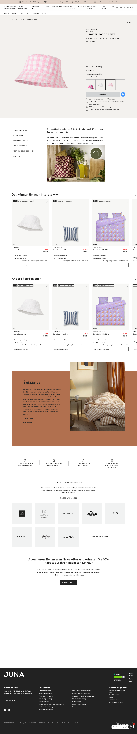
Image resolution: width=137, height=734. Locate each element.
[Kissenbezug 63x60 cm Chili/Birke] (81, 249)
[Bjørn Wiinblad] (45, 537)
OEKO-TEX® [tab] (16, 156)
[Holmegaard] (115, 513)
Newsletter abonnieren (46, 710)
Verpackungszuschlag (45, 699)
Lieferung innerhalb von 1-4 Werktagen (31, 2)
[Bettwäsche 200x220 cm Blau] (126, 249)
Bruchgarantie (76, 702)
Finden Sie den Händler (79, 704)
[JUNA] (68, 537)
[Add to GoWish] (123, 94)
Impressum (75, 707)
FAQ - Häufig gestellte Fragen (81, 691)
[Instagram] (8, 710)
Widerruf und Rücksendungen (81, 693)
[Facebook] (5, 710)
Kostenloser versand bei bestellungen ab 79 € (57, 2)
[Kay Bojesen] (92, 513)
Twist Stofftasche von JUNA (82, 129)
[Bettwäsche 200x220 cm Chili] (122, 249)
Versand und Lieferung (46, 696)
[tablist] (23, 156)
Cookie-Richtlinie (44, 702)
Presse (111, 697)
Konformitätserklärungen (46, 707)
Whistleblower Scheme (116, 703)
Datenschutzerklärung (79, 699)
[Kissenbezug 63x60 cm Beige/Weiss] (86, 249)
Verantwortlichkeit (114, 700)
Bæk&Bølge (27, 423)
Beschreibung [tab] (18, 135)
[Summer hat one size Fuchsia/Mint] (45, 249)
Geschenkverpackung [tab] (20, 146)
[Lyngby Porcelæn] (45, 513)
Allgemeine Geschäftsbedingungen (83, 696)
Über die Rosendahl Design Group (117, 691)
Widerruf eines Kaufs (45, 693)
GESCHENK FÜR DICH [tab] (21, 130)
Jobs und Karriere (114, 694)
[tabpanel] (76, 156)
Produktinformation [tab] (20, 141)
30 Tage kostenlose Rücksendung (82, 2)
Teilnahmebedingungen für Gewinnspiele (51, 704)
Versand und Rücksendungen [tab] (23, 151)
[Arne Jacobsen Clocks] (22, 537)
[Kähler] (22, 513)
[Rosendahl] (68, 513)
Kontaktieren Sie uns (45, 691)
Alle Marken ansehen (100, 537)
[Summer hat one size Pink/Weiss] (41, 249)
